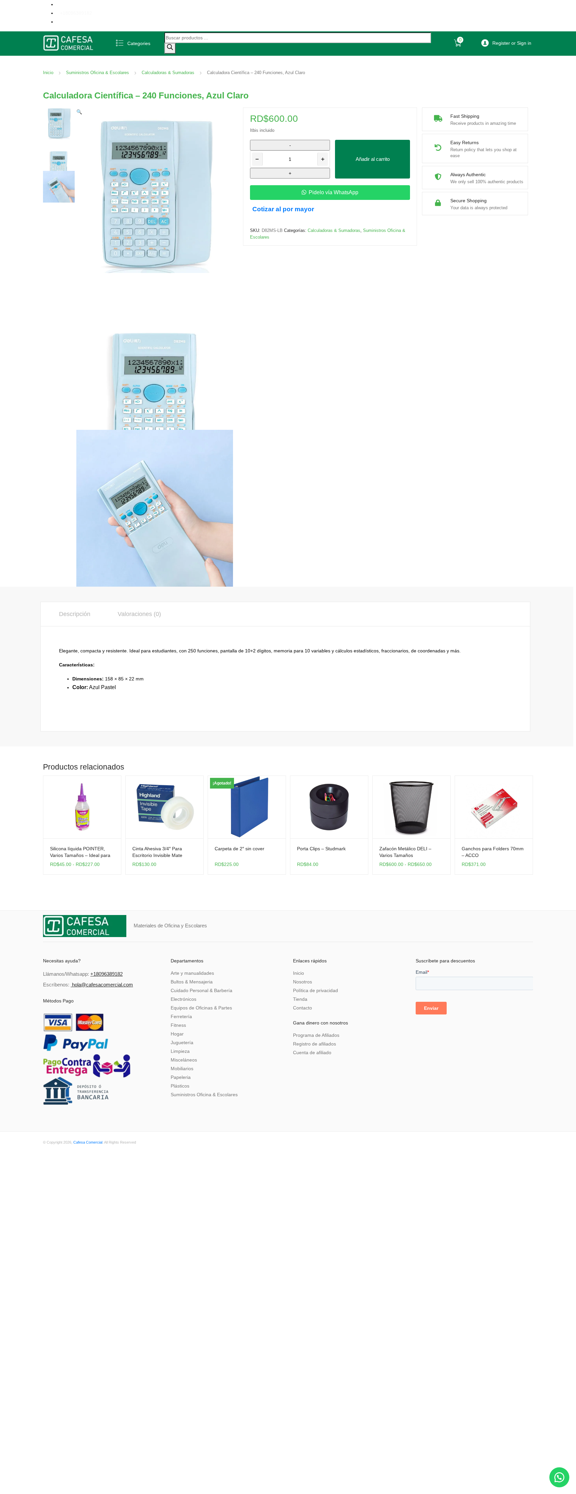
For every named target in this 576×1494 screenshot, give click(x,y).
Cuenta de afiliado (312, 1052)
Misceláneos (184, 1060)
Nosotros (302, 981)
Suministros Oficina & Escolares (97, 72)
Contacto (302, 1007)
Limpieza (180, 1051)
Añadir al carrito (373, 159)
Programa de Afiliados (316, 1035)
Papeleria (181, 1077)
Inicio (48, 72)
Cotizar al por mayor (283, 209)
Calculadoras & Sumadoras (168, 72)
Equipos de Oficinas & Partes (201, 1007)
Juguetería (182, 1042)
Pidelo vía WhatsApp (333, 192)
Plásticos (180, 1086)
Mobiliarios (182, 1068)
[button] (79, 111)
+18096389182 (76, 13)
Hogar (177, 1033)
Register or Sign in (511, 43)
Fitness (178, 1025)
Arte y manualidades (192, 973)
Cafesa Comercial (87, 1142)
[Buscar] (170, 48)
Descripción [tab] (74, 614)
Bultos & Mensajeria (192, 981)
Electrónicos (183, 999)
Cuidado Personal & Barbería (201, 990)
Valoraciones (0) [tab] (139, 614)
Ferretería (181, 1016)
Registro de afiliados (314, 1044)
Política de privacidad (315, 990)
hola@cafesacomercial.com (102, 984)
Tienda (300, 999)
